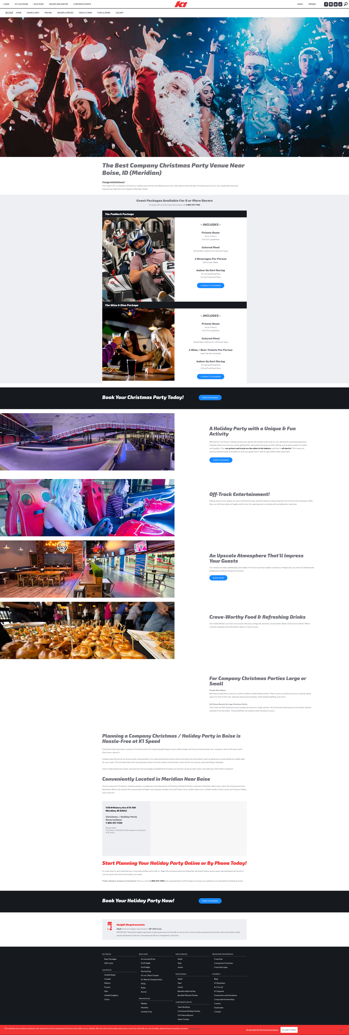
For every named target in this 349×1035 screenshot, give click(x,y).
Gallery (120, 13)
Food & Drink (103, 13)
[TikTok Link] (340, 4)
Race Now (39, 4)
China (106, 999)
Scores (144, 992)
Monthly (144, 1008)
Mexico (107, 983)
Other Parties (183, 1019)
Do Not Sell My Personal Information (262, 1030)
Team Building (184, 1007)
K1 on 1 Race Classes (150, 975)
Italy (106, 991)
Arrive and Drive (148, 959)
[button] (341, 1030)
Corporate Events (82, 4)
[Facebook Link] (326, 4)
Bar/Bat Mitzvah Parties (188, 995)
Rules (143, 988)
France (107, 987)
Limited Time (146, 1012)
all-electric (286, 448)
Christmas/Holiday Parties (189, 1011)
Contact (217, 1012)
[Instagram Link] (331, 4)
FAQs (143, 984)
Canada (107, 979)
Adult (180, 959)
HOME (6, 4)
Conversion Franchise (223, 963)
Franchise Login (221, 967)
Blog (216, 979)
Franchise (218, 959)
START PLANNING (210, 397)
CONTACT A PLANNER (211, 285)
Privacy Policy (195, 1028)
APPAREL (312, 4)
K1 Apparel (219, 991)
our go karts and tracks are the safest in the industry (248, 448)
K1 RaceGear (219, 983)
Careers (217, 1003)
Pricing (48, 13)
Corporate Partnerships (224, 999)
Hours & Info (33, 13)
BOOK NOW (218, 578)
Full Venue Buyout (185, 1015)
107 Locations (21, 4)
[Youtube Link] (336, 4)
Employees (218, 1008)
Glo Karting (146, 971)
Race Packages (110, 959)
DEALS (300, 4)
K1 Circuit (218, 987)
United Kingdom (111, 995)
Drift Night (145, 963)
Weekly (144, 1003)
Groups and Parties (58, 4)
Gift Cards (108, 963)
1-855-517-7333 (193, 205)
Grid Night (145, 967)
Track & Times (85, 13)
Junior (180, 967)
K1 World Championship (151, 979)
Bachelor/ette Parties (186, 991)
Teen (180, 963)
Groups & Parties (65, 13)
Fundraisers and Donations (225, 995)
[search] (345, 4)
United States (109, 975)
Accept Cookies (289, 1030)
